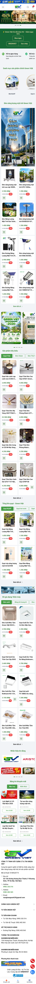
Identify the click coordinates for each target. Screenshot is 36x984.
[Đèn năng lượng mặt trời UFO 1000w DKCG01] (27, 175)
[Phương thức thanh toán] (18, 963)
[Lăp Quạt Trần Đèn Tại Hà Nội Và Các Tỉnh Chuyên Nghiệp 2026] (27, 819)
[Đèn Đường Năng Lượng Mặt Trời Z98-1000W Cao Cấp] (9, 244)
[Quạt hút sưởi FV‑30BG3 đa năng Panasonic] (27, 682)
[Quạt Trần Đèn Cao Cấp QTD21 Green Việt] (27, 367)
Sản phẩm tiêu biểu (10, 351)
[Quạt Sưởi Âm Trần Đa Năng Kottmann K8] (27, 648)
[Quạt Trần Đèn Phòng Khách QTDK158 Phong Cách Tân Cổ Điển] (27, 436)
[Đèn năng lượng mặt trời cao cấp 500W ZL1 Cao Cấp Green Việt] (9, 175)
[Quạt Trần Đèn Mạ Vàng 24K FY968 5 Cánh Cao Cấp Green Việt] (9, 401)
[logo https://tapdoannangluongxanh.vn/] (18, 854)
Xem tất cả (17, 306)
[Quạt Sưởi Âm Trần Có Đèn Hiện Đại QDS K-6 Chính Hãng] (27, 613)
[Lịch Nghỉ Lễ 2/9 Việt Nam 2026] (9, 794)
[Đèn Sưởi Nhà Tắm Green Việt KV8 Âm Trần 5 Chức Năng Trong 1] (9, 613)
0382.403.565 (8, 892)
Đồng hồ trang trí (21, 602)
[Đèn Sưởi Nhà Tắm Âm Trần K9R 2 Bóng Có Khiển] (9, 716)
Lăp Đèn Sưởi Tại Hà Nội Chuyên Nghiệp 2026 (8, 827)
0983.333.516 (8, 887)
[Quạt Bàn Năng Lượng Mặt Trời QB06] (27, 554)
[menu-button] (3, 7)
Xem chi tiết (9, 810)
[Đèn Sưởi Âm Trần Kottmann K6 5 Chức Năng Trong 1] (9, 682)
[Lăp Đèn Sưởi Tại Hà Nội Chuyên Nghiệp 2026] (9, 819)
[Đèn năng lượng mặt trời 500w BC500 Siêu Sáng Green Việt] (27, 244)
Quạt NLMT (7, 509)
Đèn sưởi (6, 602)
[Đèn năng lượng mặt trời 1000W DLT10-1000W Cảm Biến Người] (27, 278)
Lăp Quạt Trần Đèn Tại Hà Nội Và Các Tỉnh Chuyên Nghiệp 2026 (26, 827)
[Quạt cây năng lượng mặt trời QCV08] (9, 554)
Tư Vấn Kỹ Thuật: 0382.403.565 (14, 922)
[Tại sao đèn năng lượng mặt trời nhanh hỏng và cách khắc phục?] (27, 794)
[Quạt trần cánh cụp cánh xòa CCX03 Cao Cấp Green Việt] (9, 367)
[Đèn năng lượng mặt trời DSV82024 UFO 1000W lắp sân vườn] (27, 210)
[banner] (11, 328)
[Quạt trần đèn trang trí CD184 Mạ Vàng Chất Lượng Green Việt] (9, 436)
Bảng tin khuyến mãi (18, 781)
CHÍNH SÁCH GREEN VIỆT (10, 904)
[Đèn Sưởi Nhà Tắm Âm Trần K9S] (27, 716)
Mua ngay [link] (18, 38)
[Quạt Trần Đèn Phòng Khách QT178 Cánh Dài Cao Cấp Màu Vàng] (27, 401)
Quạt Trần (6, 356)
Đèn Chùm (19, 356)
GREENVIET (25, 972)
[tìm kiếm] (27, 7)
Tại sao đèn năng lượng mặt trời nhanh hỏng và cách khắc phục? (26, 802)
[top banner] (18, 2)
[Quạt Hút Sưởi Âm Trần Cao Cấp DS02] (9, 648)
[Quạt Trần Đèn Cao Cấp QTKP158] (27, 470)
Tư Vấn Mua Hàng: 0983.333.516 (14, 919)
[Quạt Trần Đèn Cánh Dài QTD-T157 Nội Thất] (9, 470)
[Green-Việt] (18, 17)
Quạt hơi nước (21, 509)
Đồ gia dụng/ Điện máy (11, 597)
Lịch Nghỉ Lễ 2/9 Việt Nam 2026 (8, 802)
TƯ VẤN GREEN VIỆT (8, 910)
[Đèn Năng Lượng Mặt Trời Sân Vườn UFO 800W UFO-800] (9, 210)
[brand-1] (11, 759)
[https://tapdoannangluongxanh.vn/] (18, 7)
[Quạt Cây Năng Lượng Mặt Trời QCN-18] (9, 520)
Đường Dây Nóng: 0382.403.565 (14, 930)
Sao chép (24, 44)
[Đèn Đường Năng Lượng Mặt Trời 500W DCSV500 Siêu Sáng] (9, 278)
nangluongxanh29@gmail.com (14, 897)
